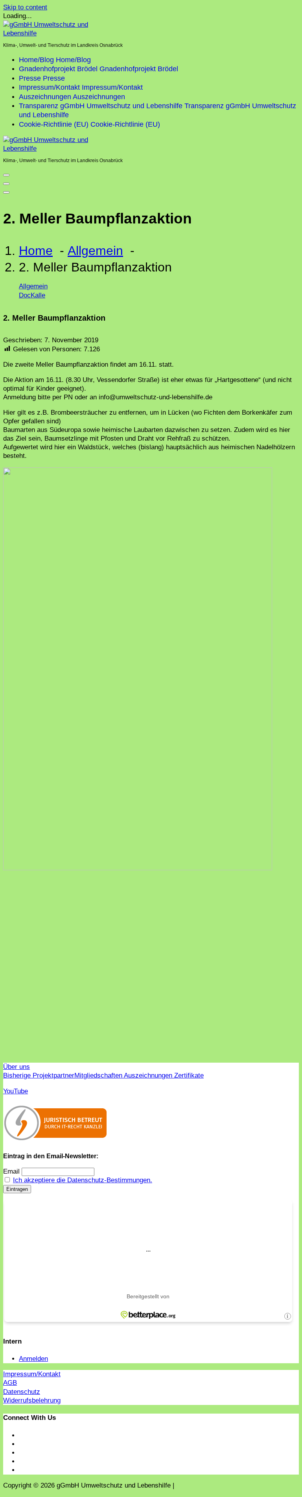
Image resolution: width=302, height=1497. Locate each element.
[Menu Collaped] (6, 175)
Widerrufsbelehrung (32, 1400)
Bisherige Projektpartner (38, 1075)
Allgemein (95, 251)
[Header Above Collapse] (6, 192)
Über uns (16, 1067)
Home (36, 251)
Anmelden (33, 1358)
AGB (10, 1382)
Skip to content (25, 7)
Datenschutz (21, 1391)
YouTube (15, 1091)
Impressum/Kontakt (32, 1374)
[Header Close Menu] (6, 184)
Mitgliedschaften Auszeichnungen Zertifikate (139, 1075)
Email (11, 1171)
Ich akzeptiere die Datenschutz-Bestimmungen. (82, 1180)
